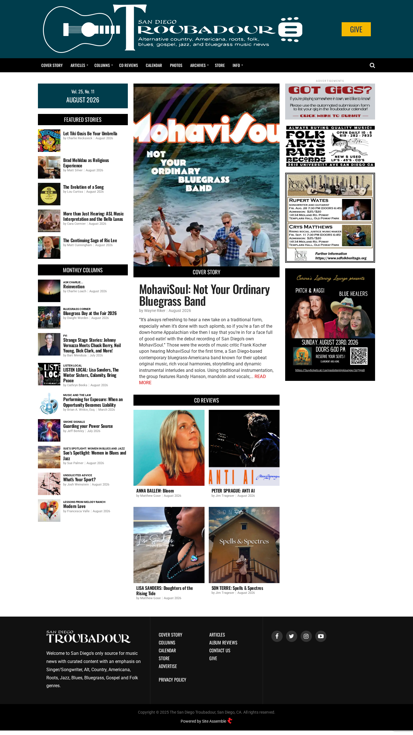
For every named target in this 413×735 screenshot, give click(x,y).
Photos (176, 65)
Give (356, 29)
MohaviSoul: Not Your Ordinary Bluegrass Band (204, 294)
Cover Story (52, 65)
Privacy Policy (172, 679)
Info (236, 65)
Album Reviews (223, 642)
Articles (78, 65)
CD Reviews (128, 65)
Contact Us (219, 650)
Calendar (154, 65)
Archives (198, 65)
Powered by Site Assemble (204, 721)
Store (220, 65)
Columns (102, 65)
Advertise (168, 666)
